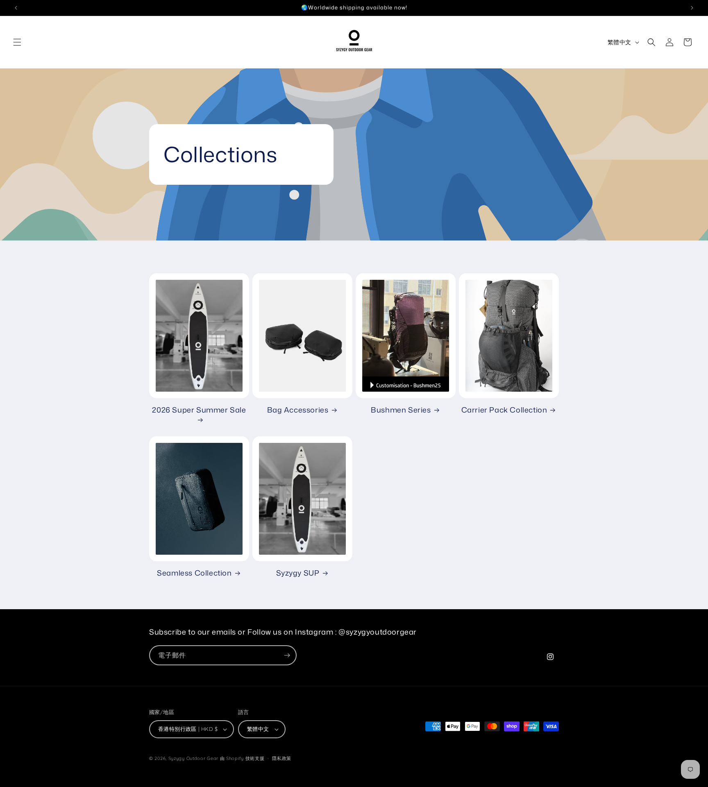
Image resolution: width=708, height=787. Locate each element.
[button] (17, 42)
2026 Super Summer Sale (199, 410)
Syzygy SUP (298, 573)
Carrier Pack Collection (504, 410)
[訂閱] (287, 655)
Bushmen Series (401, 410)
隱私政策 (281, 758)
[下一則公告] (692, 8)
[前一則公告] (16, 8)
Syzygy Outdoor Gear (193, 758)
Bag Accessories (298, 410)
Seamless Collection (194, 573)
